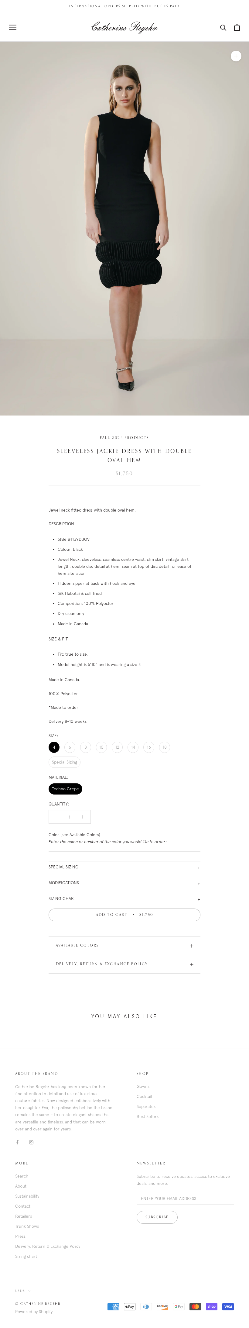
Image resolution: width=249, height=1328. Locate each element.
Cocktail (144, 1096)
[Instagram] (31, 1142)
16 (149, 747)
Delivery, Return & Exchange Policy (102, 964)
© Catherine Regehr (38, 1304)
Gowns (143, 1086)
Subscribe (157, 1217)
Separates (146, 1106)
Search (21, 1176)
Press (20, 1236)
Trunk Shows (27, 1226)
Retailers (23, 1216)
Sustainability (27, 1196)
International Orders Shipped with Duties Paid (124, 6)
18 (165, 747)
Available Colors (77, 945)
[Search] (223, 27)
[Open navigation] (12, 27)
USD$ (20, 1290)
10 (101, 747)
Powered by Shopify (34, 1311)
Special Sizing (64, 762)
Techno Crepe (65, 788)
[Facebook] (17, 1142)
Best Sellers (148, 1116)
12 (117, 747)
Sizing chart (26, 1256)
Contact (22, 1206)
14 (133, 747)
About (20, 1186)
